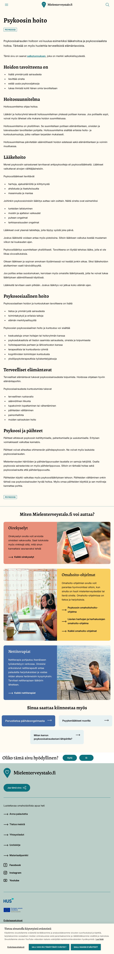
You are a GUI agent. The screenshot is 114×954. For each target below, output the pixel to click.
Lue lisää (99, 939)
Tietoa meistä (17, 824)
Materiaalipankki (19, 855)
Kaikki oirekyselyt (24, 556)
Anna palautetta (19, 813)
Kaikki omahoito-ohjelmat (82, 630)
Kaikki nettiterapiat (25, 692)
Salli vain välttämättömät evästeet (49, 947)
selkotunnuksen (36, 56)
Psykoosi (10, 29)
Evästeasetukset (15, 947)
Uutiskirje (15, 844)
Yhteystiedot (17, 834)
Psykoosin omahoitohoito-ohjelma (83, 609)
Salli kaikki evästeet (86, 947)
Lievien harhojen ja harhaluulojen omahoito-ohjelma (86, 621)
